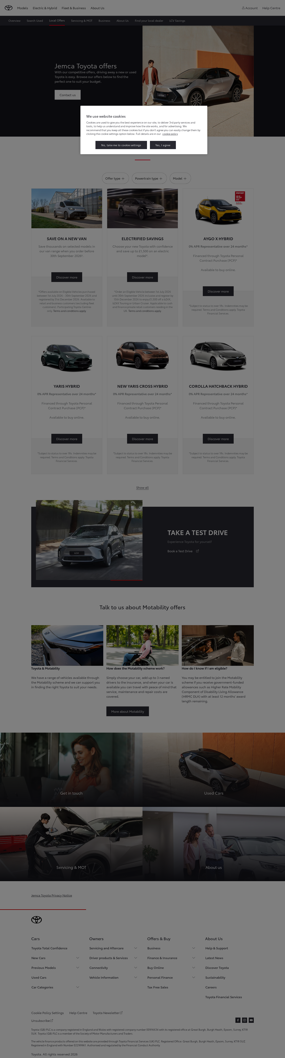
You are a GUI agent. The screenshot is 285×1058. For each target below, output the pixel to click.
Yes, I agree (162, 145)
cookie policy (170, 133)
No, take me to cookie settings (121, 145)
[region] (143, 130)
